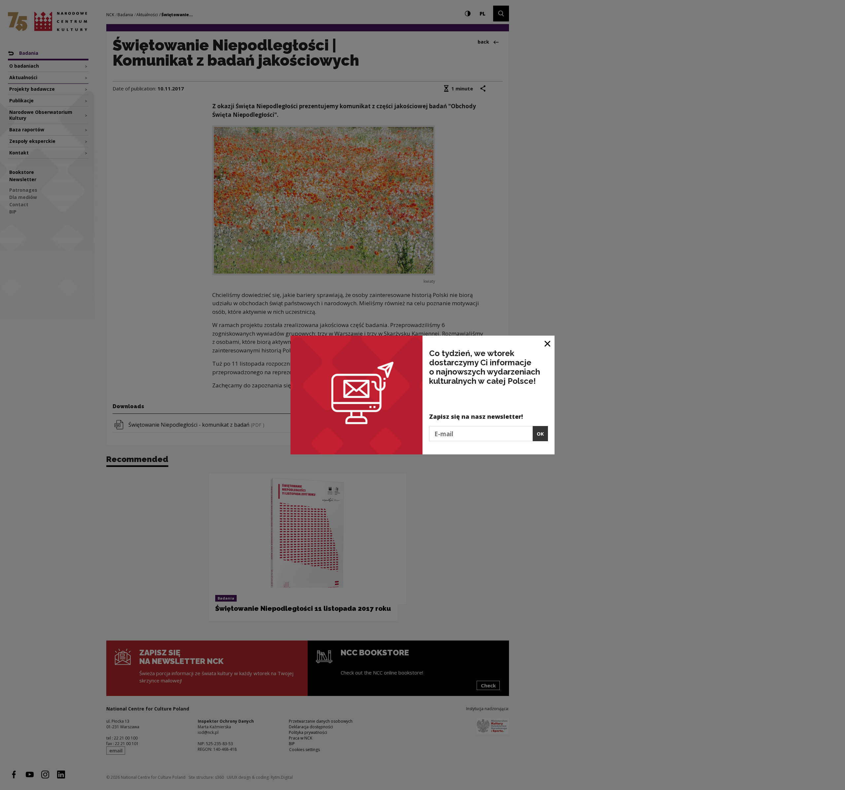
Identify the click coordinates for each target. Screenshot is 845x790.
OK (540, 433)
